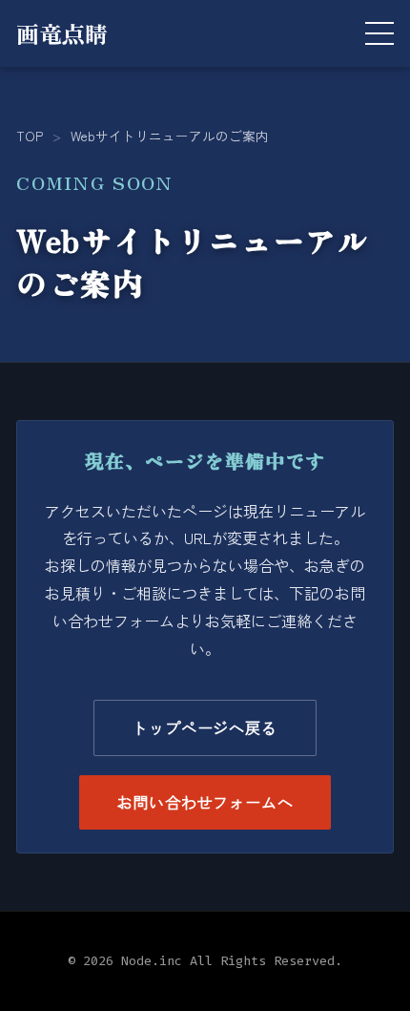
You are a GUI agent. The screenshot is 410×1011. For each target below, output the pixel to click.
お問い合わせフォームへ (205, 801)
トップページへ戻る (205, 727)
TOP (29, 135)
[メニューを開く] (379, 33)
